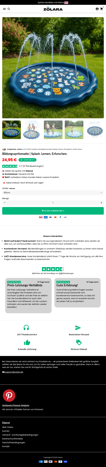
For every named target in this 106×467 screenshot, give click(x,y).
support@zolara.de (14, 372)
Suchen (6, 431)
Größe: (8, 188)
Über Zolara (7, 427)
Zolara (60, 457)
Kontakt (6, 446)
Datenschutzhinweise (12, 438)
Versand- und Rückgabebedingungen (20, 434)
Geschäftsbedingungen (13, 442)
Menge (5, 198)
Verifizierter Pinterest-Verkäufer (15, 405)
